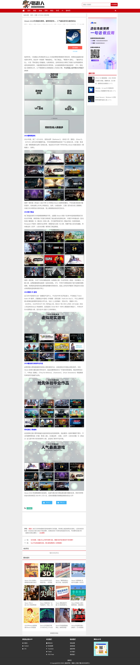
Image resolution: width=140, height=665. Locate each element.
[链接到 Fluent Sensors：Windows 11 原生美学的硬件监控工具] (91, 101)
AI (62, 10)
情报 (34, 10)
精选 (51, 10)
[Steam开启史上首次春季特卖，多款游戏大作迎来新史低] (78, 592)
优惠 (36, 15)
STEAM (40, 15)
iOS (25, 649)
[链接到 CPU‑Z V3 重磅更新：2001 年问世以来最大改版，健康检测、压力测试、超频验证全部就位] (91, 82)
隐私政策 (72, 643)
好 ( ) (48, 502)
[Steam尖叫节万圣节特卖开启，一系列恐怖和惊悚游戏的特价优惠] (47, 570)
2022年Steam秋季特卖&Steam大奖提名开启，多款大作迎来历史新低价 (31, 626)
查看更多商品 (54, 633)
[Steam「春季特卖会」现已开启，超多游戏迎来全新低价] (62, 570)
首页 (28, 10)
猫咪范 (68, 10)
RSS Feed (51, 654)
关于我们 (72, 651)
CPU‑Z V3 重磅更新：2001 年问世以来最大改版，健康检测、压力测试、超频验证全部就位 (105, 80)
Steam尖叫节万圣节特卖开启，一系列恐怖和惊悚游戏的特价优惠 (46, 581)
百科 (46, 10)
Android (26, 646)
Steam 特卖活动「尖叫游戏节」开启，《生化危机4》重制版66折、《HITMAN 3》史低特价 (46, 604)
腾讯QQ (50, 643)
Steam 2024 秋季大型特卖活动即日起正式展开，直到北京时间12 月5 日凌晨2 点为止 (31, 581)
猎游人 (26, 643)
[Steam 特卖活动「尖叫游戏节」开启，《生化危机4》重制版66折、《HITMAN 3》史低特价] (47, 592)
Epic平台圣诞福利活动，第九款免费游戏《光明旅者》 (47, 543)
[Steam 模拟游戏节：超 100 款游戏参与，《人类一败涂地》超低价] (62, 593)
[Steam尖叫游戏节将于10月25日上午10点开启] (47, 615)
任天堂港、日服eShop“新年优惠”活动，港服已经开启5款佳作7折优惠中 (52, 540)
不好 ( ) (62, 502)
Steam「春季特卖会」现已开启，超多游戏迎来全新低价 (62, 581)
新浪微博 (50, 646)
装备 (40, 10)
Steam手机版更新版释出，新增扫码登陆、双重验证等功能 (62, 626)
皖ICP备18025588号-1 (83, 663)
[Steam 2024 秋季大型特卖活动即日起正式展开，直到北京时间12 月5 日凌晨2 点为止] (31, 570)
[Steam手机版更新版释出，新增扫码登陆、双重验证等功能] (62, 615)
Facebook (51, 649)
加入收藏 (81, 24)
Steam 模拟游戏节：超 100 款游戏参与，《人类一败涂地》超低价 (62, 604)
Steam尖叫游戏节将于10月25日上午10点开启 (46, 626)
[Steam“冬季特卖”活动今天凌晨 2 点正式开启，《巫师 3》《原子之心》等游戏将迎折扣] (78, 570)
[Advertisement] (44, 41)
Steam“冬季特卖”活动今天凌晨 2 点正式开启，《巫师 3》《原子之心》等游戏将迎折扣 (77, 581)
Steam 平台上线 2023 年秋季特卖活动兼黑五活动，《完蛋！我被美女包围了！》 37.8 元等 (31, 604)
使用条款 (72, 646)
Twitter (50, 651)
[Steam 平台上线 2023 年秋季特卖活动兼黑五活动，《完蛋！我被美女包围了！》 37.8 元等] (31, 592)
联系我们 (72, 654)
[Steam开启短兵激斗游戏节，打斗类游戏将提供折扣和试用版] (78, 615)
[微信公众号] (101, 655)
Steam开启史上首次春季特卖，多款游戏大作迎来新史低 (77, 604)
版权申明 (72, 649)
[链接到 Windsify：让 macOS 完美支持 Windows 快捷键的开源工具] (91, 92)
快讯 (57, 10)
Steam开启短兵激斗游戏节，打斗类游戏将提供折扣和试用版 (77, 626)
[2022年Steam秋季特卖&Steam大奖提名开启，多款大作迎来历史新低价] (31, 615)
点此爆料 (42, 533)
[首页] (24, 11)
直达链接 (75, 47)
